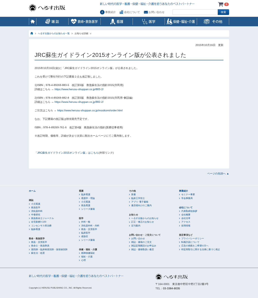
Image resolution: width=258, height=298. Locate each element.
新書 (133, 194)
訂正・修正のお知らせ (142, 222)
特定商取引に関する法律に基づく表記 (200, 249)
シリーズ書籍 (88, 209)
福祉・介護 (87, 256)
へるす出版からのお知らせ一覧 (54, 33)
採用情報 (185, 225)
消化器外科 (36, 211)
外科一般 (85, 222)
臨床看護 (85, 194)
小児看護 (35, 204)
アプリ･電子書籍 (139, 201)
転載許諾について (190, 242)
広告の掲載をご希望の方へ (195, 245)
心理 (83, 260)
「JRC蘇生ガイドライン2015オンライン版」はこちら (67, 152)
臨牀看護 (35, 229)
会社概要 (185, 214)
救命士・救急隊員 (40, 245)
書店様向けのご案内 (141, 205)
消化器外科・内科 (90, 225)
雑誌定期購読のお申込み (143, 245)
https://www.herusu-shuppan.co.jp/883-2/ (79, 89)
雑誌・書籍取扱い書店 (142, 249)
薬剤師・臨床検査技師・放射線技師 (49, 249)
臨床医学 (85, 232)
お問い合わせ (157, 12)
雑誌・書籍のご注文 (141, 242)
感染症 (84, 236)
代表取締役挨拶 (189, 211)
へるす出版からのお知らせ (144, 218)
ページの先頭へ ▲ (218, 173)
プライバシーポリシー (192, 238)
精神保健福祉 (88, 253)
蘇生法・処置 (38, 253)
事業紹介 (110, 12)
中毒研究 (35, 214)
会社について (132, 12)
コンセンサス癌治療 (41, 225)
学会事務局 (187, 198)
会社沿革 (185, 218)
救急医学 (35, 207)
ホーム (32, 21)
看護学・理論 (88, 198)
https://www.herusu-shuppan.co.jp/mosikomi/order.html (90, 110)
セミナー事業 (188, 194)
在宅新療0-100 (38, 222)
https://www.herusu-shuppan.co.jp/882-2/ (79, 101)
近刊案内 (135, 225)
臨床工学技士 (138, 198)
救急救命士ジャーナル (42, 218)
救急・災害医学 (39, 242)
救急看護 (85, 205)
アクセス (185, 222)
